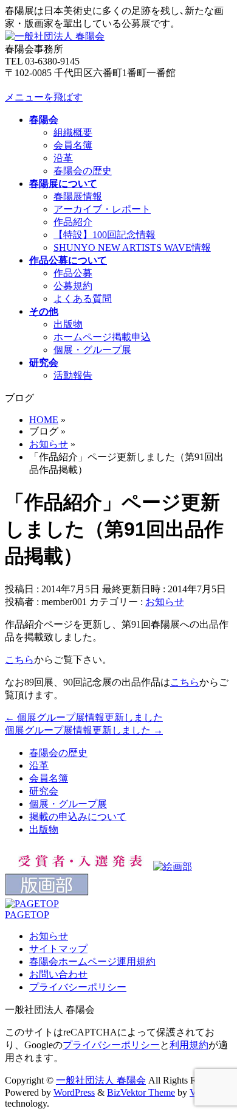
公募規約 (72, 286)
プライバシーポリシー (77, 987)
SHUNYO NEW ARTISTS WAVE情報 (132, 247)
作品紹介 (72, 222)
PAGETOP (27, 914)
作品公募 (72, 273)
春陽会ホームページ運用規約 (92, 961)
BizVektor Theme (141, 1092)
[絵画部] (172, 866)
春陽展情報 (77, 196)
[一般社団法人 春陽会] (55, 36)
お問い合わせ (58, 974)
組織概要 (72, 132)
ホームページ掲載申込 (102, 337)
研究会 (43, 791)
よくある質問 (82, 298)
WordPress (74, 1092)
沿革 (63, 158)
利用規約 (189, 1045)
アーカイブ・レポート (102, 209)
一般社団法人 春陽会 (101, 1080)
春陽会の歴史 (82, 171)
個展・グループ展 (92, 350)
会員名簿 (72, 145)
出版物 (68, 324)
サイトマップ (58, 949)
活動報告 (72, 375)
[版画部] (47, 893)
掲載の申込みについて (77, 816)
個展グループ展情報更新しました (84, 717)
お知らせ (164, 602)
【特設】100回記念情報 (104, 234)
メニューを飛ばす (44, 97)
